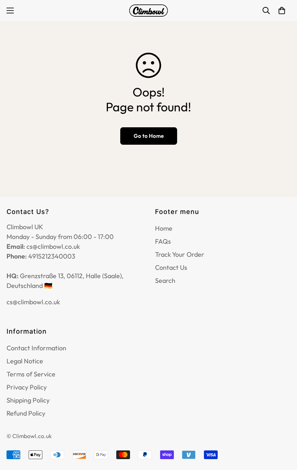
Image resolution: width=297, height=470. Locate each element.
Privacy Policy (27, 387)
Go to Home (149, 135)
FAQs (163, 241)
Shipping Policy (28, 400)
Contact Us (171, 267)
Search (165, 280)
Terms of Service (31, 374)
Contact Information (36, 348)
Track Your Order (179, 254)
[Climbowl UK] (148, 10)
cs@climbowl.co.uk (33, 302)
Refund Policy (26, 413)
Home (163, 228)
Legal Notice (25, 361)
